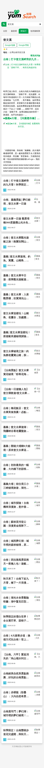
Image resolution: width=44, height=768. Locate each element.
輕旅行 (23, 31)
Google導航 (24, 45)
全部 (5, 31)
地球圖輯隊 (35, 31)
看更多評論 (35, 56)
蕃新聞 (14, 31)
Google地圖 (10, 45)
